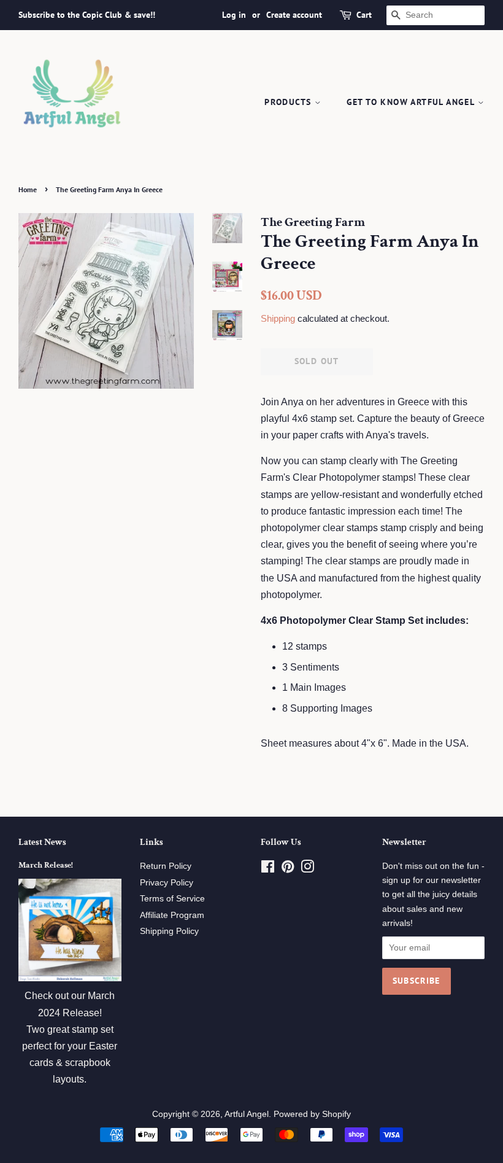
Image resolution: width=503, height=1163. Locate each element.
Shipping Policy (169, 931)
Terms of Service (172, 898)
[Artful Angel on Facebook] (268, 869)
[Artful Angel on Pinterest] (287, 869)
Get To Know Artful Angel (412, 101)
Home (27, 189)
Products (289, 101)
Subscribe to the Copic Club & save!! (86, 14)
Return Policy (165, 866)
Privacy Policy (166, 882)
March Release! (45, 865)
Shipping (278, 318)
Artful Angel (247, 1114)
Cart (364, 14)
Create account (294, 14)
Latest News (42, 842)
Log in (234, 14)
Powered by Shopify (312, 1114)
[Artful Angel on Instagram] (307, 869)
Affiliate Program (172, 915)
